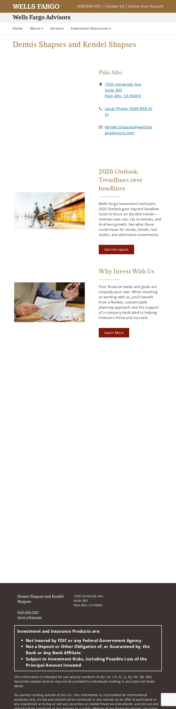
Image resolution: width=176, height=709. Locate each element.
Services (57, 28)
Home (18, 28)
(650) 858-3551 (89, 6)
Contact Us (115, 6)
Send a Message (29, 617)
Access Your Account (145, 6)
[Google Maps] (49, 106)
